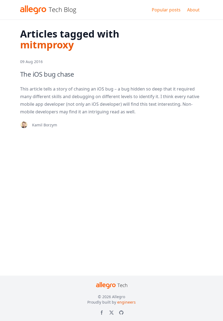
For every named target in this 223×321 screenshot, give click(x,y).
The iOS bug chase (47, 74)
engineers (126, 302)
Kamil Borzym (44, 124)
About (193, 10)
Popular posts (166, 10)
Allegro (118, 296)
